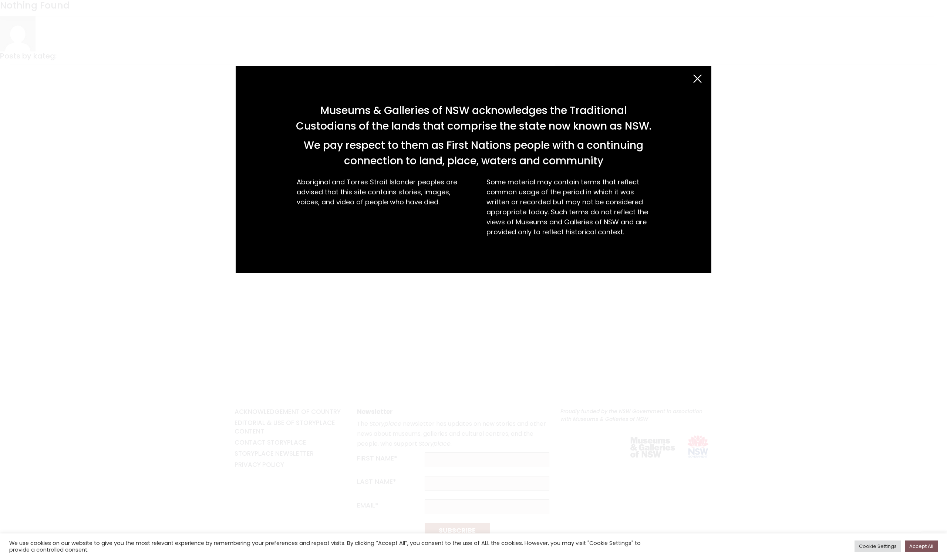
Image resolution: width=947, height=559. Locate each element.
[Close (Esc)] (697, 78)
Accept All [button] (921, 546)
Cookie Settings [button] (878, 546)
